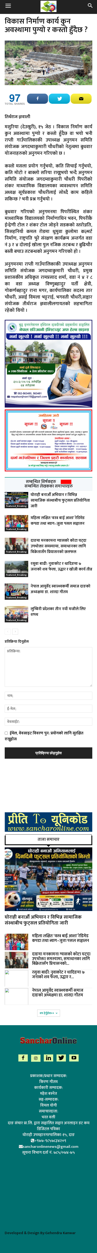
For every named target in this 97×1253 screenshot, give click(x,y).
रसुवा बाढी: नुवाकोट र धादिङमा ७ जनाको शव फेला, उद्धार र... (58, 975)
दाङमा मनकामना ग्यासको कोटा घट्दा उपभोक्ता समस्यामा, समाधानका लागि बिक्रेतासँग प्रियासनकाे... (61, 959)
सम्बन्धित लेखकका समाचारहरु (48, 486)
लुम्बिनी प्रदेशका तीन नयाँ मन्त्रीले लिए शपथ (58, 612)
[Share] (37, 99)
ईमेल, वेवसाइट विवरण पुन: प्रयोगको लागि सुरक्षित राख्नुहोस (44, 736)
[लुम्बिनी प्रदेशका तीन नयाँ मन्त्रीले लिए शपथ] (16, 614)
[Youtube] (74, 1058)
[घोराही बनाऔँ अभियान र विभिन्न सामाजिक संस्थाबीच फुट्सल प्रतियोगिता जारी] (16, 500)
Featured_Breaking (16, 506)
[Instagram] (35, 1058)
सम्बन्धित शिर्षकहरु (41, 482)
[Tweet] (59, 99)
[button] (90, 6)
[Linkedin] (48, 1058)
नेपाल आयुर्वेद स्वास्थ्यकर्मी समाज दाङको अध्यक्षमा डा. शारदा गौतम (60, 589)
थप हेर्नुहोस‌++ (47, 1013)
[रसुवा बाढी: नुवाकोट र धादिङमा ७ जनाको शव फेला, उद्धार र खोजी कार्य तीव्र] (16, 569)
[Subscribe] (81, 99)
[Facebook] (23, 1058)
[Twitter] (61, 1058)
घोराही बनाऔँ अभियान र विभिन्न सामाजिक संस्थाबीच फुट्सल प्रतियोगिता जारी (60, 500)
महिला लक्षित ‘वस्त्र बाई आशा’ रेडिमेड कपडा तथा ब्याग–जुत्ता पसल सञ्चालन (58, 521)
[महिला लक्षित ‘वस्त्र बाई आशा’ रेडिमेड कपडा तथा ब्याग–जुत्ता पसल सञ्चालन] (16, 523)
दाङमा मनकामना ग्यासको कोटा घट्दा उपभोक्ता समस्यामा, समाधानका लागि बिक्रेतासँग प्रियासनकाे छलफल (58, 546)
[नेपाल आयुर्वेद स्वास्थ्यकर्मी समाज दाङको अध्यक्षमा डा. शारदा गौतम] (16, 591)
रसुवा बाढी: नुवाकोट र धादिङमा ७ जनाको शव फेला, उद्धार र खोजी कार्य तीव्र (61, 566)
